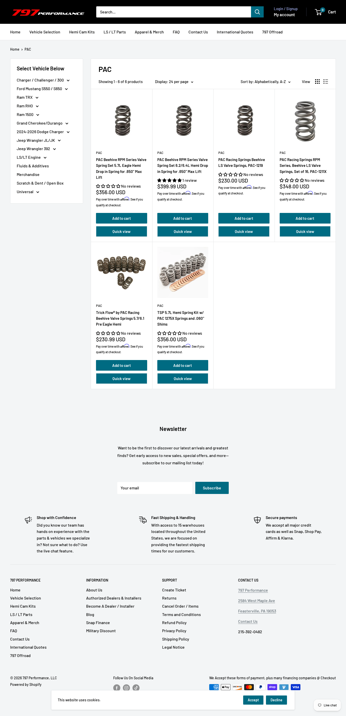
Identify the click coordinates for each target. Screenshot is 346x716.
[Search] (257, 11)
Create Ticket (174, 589)
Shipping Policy (175, 639)
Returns (169, 597)
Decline (276, 700)
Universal (25, 191)
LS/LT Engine (29, 157)
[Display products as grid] (317, 81)
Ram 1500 (25, 114)
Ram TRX (25, 97)
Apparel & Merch (149, 31)
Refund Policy (174, 622)
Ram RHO (25, 105)
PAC (28, 49)
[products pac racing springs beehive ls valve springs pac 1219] (244, 119)
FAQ (176, 31)
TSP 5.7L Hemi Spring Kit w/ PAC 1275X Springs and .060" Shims (180, 318)
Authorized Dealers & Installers (113, 597)
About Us (94, 589)
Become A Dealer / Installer (110, 606)
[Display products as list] (325, 81)
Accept (253, 700)
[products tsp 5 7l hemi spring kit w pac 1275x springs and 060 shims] (182, 272)
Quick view (121, 231)
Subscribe (212, 487)
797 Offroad (272, 31)
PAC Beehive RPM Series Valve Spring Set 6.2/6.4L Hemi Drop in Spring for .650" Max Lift (182, 165)
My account (284, 14)
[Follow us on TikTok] (136, 687)
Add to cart (121, 218)
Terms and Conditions (181, 614)
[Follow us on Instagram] (126, 687)
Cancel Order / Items (180, 606)
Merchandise (28, 174)
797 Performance (253, 590)
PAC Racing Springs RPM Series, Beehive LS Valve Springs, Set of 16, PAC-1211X (303, 165)
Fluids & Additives (33, 165)
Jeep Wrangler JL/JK (36, 140)
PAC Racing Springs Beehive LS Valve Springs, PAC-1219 (241, 162)
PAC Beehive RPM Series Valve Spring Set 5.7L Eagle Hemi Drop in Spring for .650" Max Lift (121, 168)
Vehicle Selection (44, 31)
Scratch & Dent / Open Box (40, 183)
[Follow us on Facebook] (116, 687)
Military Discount (101, 630)
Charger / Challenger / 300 (41, 79)
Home (15, 31)
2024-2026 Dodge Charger (41, 131)
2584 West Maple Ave (256, 600)
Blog (90, 614)
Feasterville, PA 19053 (257, 610)
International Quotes (235, 31)
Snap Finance (98, 622)
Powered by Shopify (26, 684)
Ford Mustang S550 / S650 (40, 88)
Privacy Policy (174, 630)
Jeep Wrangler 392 (34, 148)
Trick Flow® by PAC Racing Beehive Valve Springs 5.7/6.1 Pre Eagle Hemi (120, 318)
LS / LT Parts (115, 31)
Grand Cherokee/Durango (40, 123)
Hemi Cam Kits (82, 31)
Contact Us (198, 31)
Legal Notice (173, 647)
